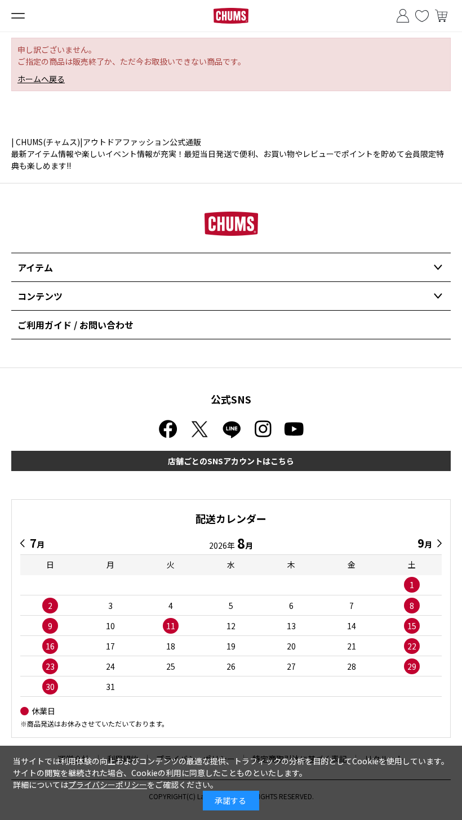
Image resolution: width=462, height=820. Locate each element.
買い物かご (441, 16)
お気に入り (422, 16)
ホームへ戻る (41, 78)
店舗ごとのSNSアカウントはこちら (231, 461)
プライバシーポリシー (107, 784)
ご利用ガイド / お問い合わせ (75, 324)
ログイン (402, 16)
